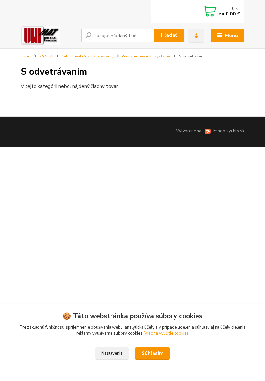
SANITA (46, 56)
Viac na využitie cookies (166, 333)
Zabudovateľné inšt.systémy (87, 56)
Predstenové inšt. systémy (146, 56)
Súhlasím (153, 353)
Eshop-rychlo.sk (228, 131)
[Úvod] (49, 35)
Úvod (26, 56)
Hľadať (169, 35)
